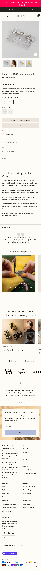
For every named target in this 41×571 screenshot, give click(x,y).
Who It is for (6, 227)
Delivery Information (28, 486)
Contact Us (25, 452)
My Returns (5, 500)
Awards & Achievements (29, 473)
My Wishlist (5, 493)
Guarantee (9, 147)
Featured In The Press (29, 470)
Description (6, 169)
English (21, 545)
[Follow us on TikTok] (4, 537)
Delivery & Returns (11, 142)
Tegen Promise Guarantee (16, 197)
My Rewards (6, 490)
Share (4, 158)
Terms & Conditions (28, 507)
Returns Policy (26, 500)
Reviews (25, 463)
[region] (20, 3)
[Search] (7, 16)
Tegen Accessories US (9, 507)
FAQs (23, 455)
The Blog (25, 459)
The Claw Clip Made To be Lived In (18, 350)
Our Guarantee (26, 493)
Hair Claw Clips (7, 346)
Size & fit (5, 222)
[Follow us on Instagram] (9, 533)
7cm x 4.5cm (8, 102)
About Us (25, 448)
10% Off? (5, 486)
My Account (6, 497)
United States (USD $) (9, 545)
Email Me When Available (20, 120)
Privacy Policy (26, 504)
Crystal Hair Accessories (11, 215)
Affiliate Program (27, 490)
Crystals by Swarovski (9, 70)
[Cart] (38, 16)
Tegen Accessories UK (9, 504)
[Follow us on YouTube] (13, 533)
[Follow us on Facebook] (4, 533)
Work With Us (6, 511)
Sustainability (10, 151)
